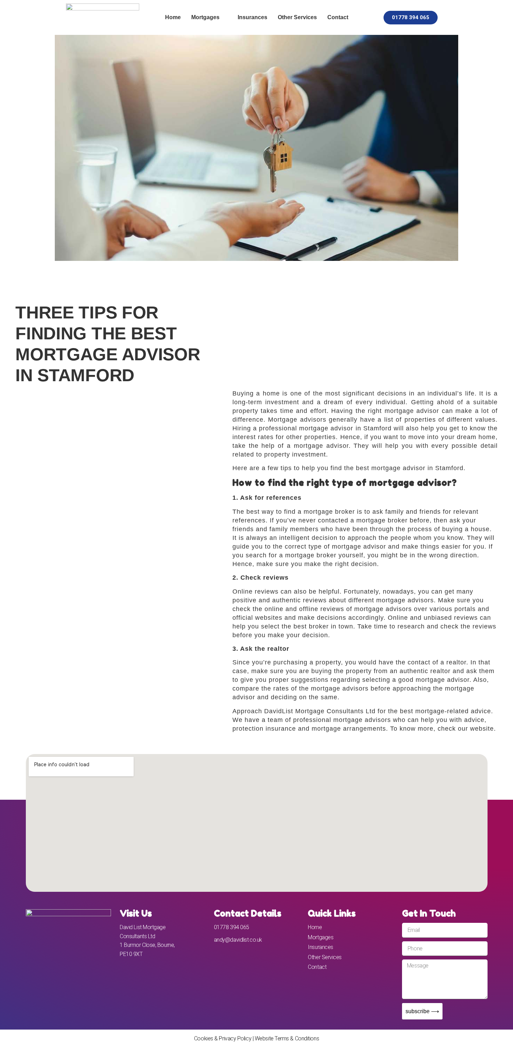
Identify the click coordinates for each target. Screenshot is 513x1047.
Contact (337, 17)
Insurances (252, 17)
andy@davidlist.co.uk (238, 939)
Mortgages (205, 17)
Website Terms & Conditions (287, 1038)
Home (173, 17)
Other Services (297, 17)
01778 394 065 (231, 927)
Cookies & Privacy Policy (222, 1038)
